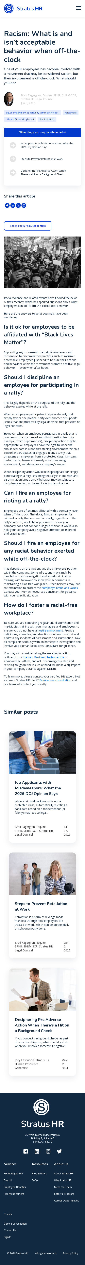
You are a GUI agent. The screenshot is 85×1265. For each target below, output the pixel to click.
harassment (70, 112)
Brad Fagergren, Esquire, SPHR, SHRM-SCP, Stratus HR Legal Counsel (49, 97)
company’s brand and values (60, 588)
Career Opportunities (66, 1200)
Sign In (7, 1237)
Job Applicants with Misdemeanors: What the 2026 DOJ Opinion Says (38, 788)
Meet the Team (63, 1187)
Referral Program (64, 1194)
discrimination (47, 119)
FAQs (35, 1180)
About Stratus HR (63, 1173)
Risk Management (14, 1194)
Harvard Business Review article (43, 657)
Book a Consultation (15, 1223)
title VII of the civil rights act (20, 119)
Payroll (8, 1180)
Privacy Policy (70, 1253)
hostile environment (50, 630)
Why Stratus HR (62, 1180)
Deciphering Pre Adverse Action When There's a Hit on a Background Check (42, 1025)
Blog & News (39, 1173)
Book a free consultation (55, 680)
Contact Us (10, 1230)
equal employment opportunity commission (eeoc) (32, 112)
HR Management (13, 1173)
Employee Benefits (15, 1187)
